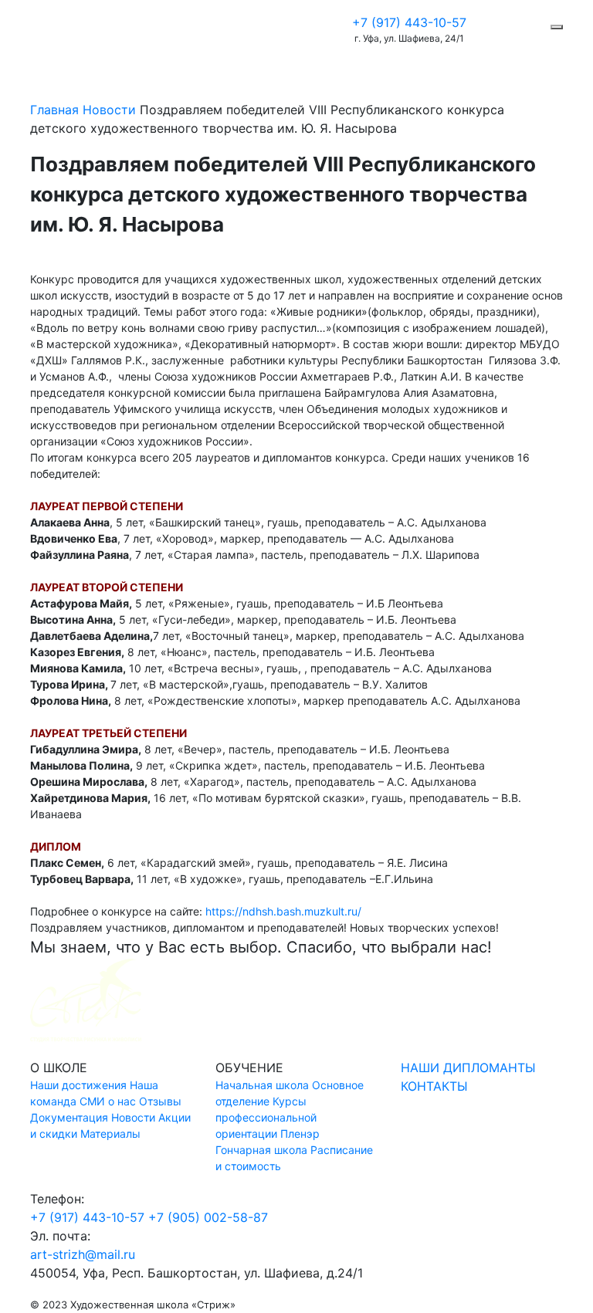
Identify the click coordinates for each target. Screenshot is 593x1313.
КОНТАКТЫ (434, 1086)
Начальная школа (262, 1084)
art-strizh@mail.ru (82, 1254)
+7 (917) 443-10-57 (409, 22)
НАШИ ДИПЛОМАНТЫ (468, 1067)
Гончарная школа (261, 1149)
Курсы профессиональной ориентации (266, 1117)
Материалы (110, 1133)
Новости (109, 109)
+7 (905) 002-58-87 (208, 1217)
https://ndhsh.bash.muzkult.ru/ (283, 911)
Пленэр (300, 1133)
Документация (69, 1117)
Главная (54, 109)
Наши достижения (78, 1084)
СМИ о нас (108, 1101)
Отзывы (160, 1101)
